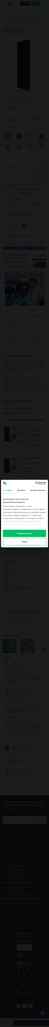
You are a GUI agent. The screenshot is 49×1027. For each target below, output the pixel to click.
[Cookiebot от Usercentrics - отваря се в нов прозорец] (35, 483)
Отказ (24, 541)
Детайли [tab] (21, 490)
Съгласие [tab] (7, 490)
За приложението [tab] (38, 490)
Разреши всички (24, 533)
